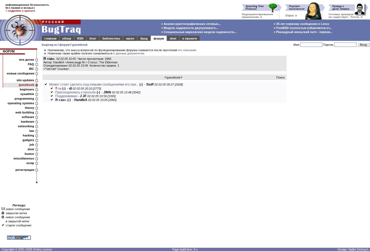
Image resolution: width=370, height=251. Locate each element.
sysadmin (27, 94)
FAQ (31, 64)
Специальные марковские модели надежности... (199, 32)
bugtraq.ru (49, 44)
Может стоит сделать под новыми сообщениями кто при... (94, 84)
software (28, 117)
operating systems (21, 103)
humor (29, 153)
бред (144, 38)
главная (50, 38)
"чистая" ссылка (56, 68)
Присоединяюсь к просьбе (75, 92)
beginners (27, 89)
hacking (28, 135)
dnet (173, 38)
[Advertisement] (329, 138)
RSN (80, 38)
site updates (25, 80)
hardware (27, 121)
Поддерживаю (66, 96)
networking (26, 126)
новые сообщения (20, 73)
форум (159, 38)
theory (29, 107)
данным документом (130, 53)
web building (24, 112)
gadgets (28, 140)
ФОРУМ (9, 51)
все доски (26, 59)
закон (130, 38)
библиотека (111, 38)
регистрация (24, 169)
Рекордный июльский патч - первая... (303, 32)
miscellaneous (24, 158)
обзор (66, 38)
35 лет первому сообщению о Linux (302, 23)
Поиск (280, 77)
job (32, 144)
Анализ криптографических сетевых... (192, 23)
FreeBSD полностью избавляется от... (303, 28)
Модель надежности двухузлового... (190, 28)
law (31, 130)
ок (59, 88)
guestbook (79, 44)
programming (24, 98)
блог (92, 38)
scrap (30, 163)
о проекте (189, 38)
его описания (187, 50)
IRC (31, 68)
